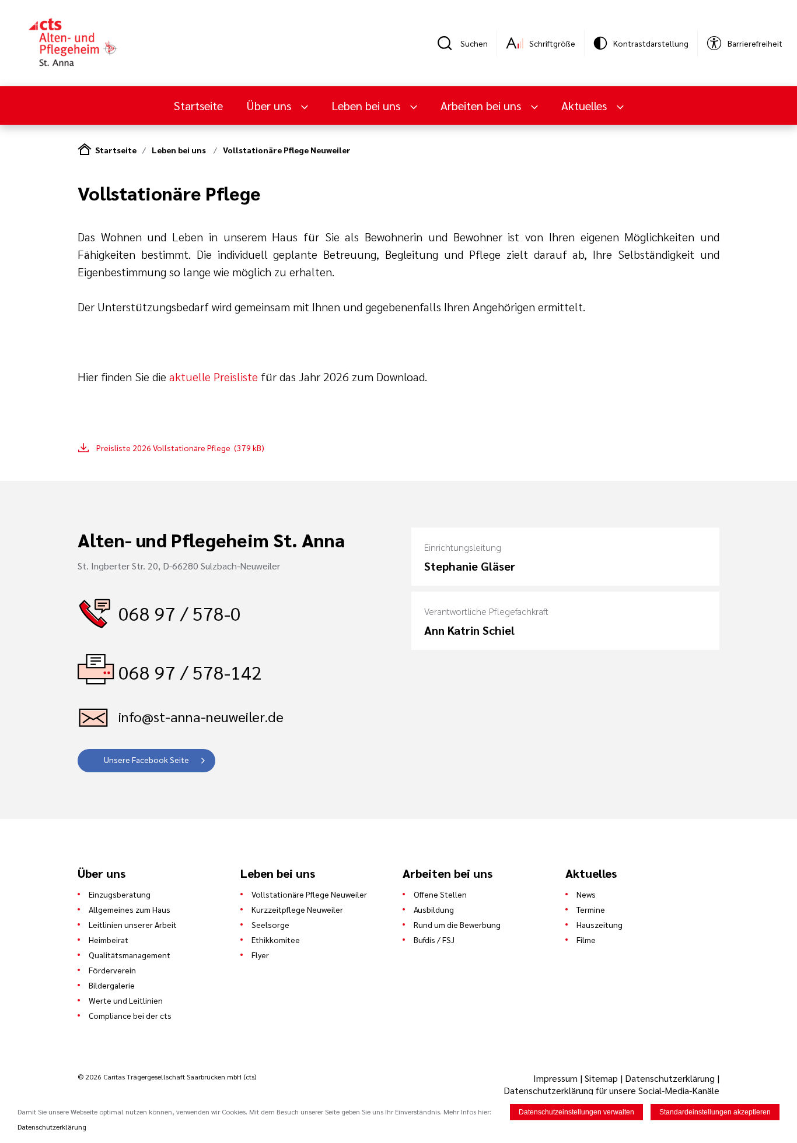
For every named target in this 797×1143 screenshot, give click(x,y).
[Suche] (448, 43)
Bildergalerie (112, 985)
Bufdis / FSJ (434, 939)
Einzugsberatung (120, 894)
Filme (586, 939)
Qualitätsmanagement (129, 954)
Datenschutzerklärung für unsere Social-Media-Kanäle (611, 1090)
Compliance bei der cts (130, 1015)
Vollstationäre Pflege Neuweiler (287, 150)
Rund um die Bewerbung (457, 924)
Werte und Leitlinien (126, 1000)
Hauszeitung (599, 924)
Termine (590, 909)
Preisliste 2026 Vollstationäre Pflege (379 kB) (180, 447)
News (586, 894)
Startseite (198, 105)
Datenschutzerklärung (670, 1078)
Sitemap (601, 1078)
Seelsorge (270, 924)
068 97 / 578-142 (190, 672)
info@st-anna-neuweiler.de (201, 716)
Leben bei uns (180, 150)
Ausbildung (434, 909)
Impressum (556, 1078)
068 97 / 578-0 (179, 613)
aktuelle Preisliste (212, 376)
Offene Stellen (440, 894)
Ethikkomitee (275, 939)
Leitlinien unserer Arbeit (133, 924)
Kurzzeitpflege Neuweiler (297, 909)
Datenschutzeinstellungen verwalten (576, 1112)
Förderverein (112, 970)
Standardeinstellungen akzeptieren (715, 1112)
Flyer (260, 954)
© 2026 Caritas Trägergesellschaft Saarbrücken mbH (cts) (167, 1076)
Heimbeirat (108, 939)
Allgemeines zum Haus (129, 909)
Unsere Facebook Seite (146, 759)
